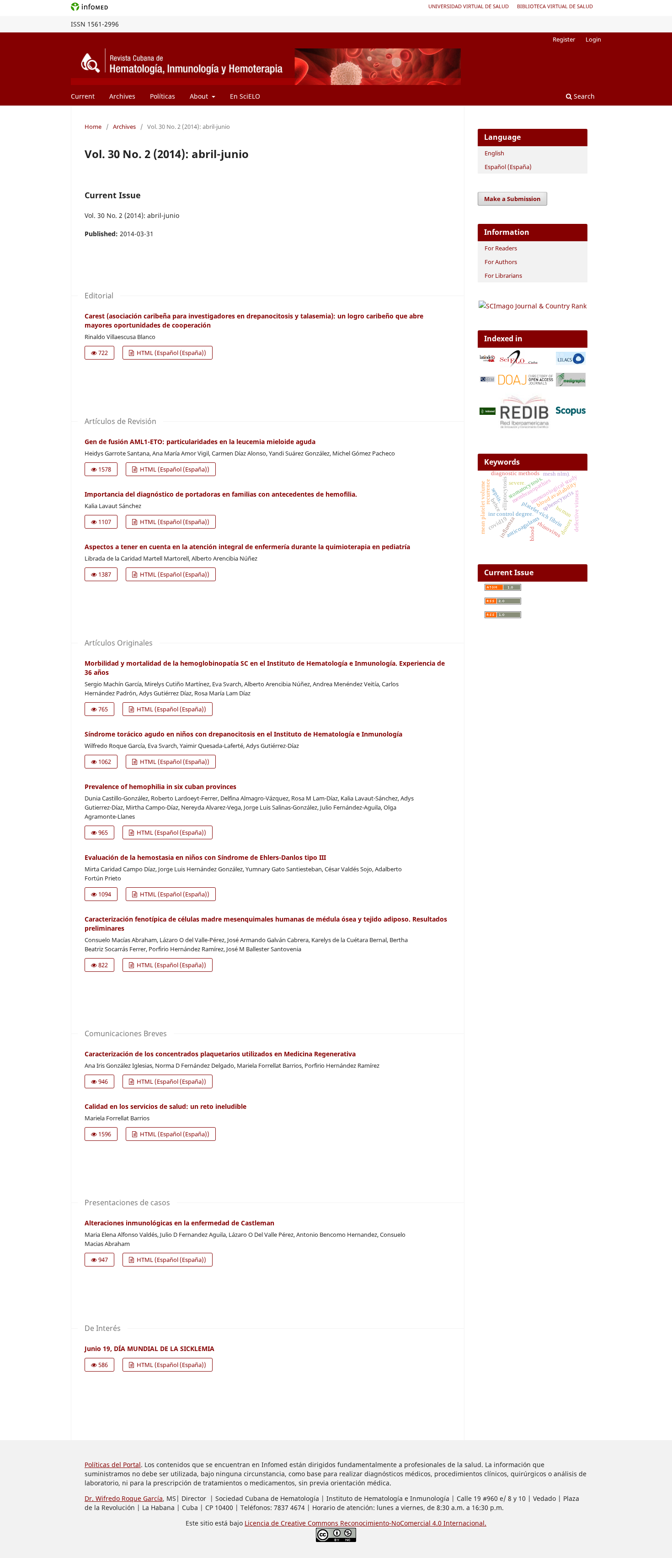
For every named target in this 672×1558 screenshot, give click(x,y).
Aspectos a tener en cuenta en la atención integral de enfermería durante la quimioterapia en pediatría (247, 546)
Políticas (162, 96)
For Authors (501, 262)
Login (593, 39)
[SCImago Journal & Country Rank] (533, 306)
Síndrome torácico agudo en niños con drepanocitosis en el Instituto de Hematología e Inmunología (243, 734)
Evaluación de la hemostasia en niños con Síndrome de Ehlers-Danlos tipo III (205, 857)
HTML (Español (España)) (170, 353)
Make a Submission (512, 199)
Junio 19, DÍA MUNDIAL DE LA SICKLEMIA (149, 1348)
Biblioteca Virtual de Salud (555, 6)
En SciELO (245, 96)
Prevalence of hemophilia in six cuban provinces (160, 786)
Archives (122, 96)
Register (564, 39)
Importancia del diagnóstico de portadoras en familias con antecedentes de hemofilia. (221, 494)
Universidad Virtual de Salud (468, 6)
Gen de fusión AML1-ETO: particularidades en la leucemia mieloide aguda (200, 441)
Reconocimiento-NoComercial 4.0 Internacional (412, 1523)
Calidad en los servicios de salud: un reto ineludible (165, 1106)
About (200, 96)
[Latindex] (488, 359)
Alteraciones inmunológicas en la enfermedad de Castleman (179, 1223)
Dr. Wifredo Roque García (124, 1498)
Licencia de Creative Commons (292, 1523)
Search (583, 96)
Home (93, 126)
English (494, 153)
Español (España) (508, 167)
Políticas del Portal (113, 1464)
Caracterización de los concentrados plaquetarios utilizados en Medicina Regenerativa (220, 1053)
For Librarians (503, 275)
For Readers (501, 248)
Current (83, 96)
